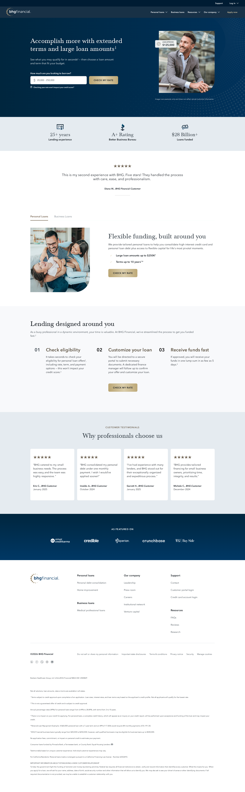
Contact (175, 582)
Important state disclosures (134, 654)
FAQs (173, 617)
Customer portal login (182, 590)
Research (175, 632)
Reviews (175, 624)
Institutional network (134, 604)
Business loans (85, 603)
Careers (128, 597)
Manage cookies (204, 654)
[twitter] (42, 661)
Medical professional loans (91, 610)
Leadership (130, 582)
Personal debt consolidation (91, 582)
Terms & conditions (158, 654)
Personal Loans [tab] (39, 216)
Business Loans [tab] (63, 216)
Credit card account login (184, 597)
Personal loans (85, 575)
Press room (130, 590)
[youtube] (52, 661)
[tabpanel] (122, 258)
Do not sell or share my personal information (97, 654)
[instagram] (47, 661)
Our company (132, 575)
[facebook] (36, 661)
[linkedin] (31, 661)
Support (175, 575)
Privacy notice (176, 654)
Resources (177, 610)
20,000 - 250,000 (45, 80)
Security (190, 654)
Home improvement (87, 590)
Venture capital (132, 611)
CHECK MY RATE (103, 80)
